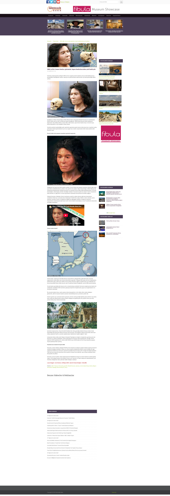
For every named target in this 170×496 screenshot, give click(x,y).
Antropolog (61, 366)
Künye (62, 2)
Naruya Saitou (89, 366)
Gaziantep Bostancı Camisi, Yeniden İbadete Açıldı (58, 455)
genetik (65, 366)
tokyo (66, 367)
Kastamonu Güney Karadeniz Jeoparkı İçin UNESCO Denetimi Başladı (62, 428)
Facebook (48, 1)
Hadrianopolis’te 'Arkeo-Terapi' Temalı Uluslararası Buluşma (60, 425)
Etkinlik (71, 15)
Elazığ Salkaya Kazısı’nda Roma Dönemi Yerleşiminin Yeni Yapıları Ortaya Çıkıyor (64, 448)
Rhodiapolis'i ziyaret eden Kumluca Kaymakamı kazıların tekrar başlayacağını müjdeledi (114, 199)
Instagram (54, 1)
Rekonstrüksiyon (60, 367)
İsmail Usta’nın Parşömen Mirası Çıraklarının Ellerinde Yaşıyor (60, 423)
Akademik (87, 15)
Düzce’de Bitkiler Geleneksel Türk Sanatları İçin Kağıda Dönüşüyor (61, 440)
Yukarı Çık (114, 492)
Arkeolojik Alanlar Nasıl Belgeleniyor (112, 227)
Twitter (51, 1)
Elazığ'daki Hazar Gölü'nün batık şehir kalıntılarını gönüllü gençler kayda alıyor (114, 193)
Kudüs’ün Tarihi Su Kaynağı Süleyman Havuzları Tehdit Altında (61, 418)
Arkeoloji (57, 15)
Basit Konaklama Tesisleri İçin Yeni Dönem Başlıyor (58, 443)
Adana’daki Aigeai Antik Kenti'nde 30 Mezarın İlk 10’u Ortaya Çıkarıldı (62, 430)
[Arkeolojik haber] (54, 8)
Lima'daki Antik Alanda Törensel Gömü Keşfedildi (58, 445)
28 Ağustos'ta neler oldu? (53, 420)
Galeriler (108, 15)
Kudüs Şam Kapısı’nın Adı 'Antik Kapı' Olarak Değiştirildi (59, 433)
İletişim (67, 2)
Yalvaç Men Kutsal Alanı (113, 221)
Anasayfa (50, 15)
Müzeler (94, 15)
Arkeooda (64, 15)
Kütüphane (101, 15)
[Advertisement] (72, 392)
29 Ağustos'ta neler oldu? (53, 415)
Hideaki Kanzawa (71, 366)
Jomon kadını (83, 366)
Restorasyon (79, 15)
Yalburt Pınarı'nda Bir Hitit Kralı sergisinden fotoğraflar (113, 205)
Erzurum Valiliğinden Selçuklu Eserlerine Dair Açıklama (59, 458)
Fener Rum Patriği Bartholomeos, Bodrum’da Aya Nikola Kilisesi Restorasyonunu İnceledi (66, 450)
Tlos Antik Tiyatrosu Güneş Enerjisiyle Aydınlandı (113, 233)
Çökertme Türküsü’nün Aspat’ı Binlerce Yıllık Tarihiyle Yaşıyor (60, 435)
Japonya (78, 366)
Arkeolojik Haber (59, 492)
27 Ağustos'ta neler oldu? (53, 438)
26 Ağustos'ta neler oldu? (53, 453)
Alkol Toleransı (54, 366)
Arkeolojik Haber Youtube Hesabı (58, 1)
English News (116, 15)
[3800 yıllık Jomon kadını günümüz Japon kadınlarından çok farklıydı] (72, 55)
